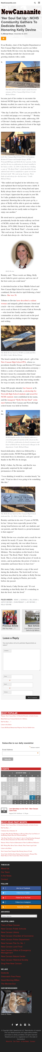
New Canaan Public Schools (13, 928)
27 (9, 779)
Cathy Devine (6, 602)
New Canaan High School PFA (13, 362)
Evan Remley (19, 602)
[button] (35, 3)
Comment (6, 650)
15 (38, 788)
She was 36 (11, 295)
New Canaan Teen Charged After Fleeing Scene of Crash (16, 851)
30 (26, 779)
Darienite (5, 972)
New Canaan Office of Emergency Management (16, 951)
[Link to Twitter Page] (17, 1024)
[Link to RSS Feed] (29, 1024)
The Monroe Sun (8, 983)
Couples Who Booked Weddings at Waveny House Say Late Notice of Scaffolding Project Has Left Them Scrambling (20, 834)
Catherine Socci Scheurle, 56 (9, 831)
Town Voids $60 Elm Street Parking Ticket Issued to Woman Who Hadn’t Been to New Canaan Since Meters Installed (19, 854)
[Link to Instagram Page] (26, 1024)
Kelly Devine (6, 604)
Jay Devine (30, 602)
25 (15, 797)
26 (21, 797)
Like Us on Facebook (23, 888)
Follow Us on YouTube (23, 897)
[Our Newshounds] (16, 1001)
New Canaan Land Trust (11, 946)
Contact (4, 879)
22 (38, 792)
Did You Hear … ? (6, 722)
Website (6, 692)
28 (15, 779)
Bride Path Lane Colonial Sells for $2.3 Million (14, 719)
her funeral (27, 388)
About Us (5, 868)
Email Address (20, 750)
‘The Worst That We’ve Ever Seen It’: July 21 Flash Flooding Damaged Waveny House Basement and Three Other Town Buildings (20, 839)
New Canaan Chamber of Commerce (17, 935)
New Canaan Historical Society (14, 959)
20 (26, 792)
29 (38, 797)
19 (21, 792)
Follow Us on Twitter (23, 893)
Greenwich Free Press (11, 976)
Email (7, 684)
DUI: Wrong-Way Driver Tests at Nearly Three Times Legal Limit (18, 845)
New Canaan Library (10, 932)
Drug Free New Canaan (11, 963)
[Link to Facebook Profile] (13, 1024)
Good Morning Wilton (10, 980)
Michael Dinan (8, 34)
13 (26, 788)
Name (7, 677)
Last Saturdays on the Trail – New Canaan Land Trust (23, 809)
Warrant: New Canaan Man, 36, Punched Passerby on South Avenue (19, 716)
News (16, 600)
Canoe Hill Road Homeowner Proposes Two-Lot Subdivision (17, 727)
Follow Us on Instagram (23, 902)
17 (9, 792)
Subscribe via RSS (23, 907)
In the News (6, 875)
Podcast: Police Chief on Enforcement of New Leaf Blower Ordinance (20, 842)
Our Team (5, 872)
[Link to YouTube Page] (21, 1024)
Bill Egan (33, 600)
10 (9, 788)
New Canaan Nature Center (13, 956)
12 (21, 788)
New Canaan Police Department (15, 939)
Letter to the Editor (6, 724)
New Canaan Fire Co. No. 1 (13, 943)
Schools (24, 600)
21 (32, 792)
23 (4, 797)
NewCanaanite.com (8, 3)
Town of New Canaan (10, 925)
